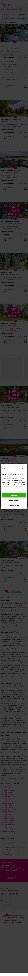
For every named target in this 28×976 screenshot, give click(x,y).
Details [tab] (14, 468)
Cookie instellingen (13, 500)
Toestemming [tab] (5, 468)
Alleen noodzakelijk (14, 505)
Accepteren (14, 495)
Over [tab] (23, 468)
